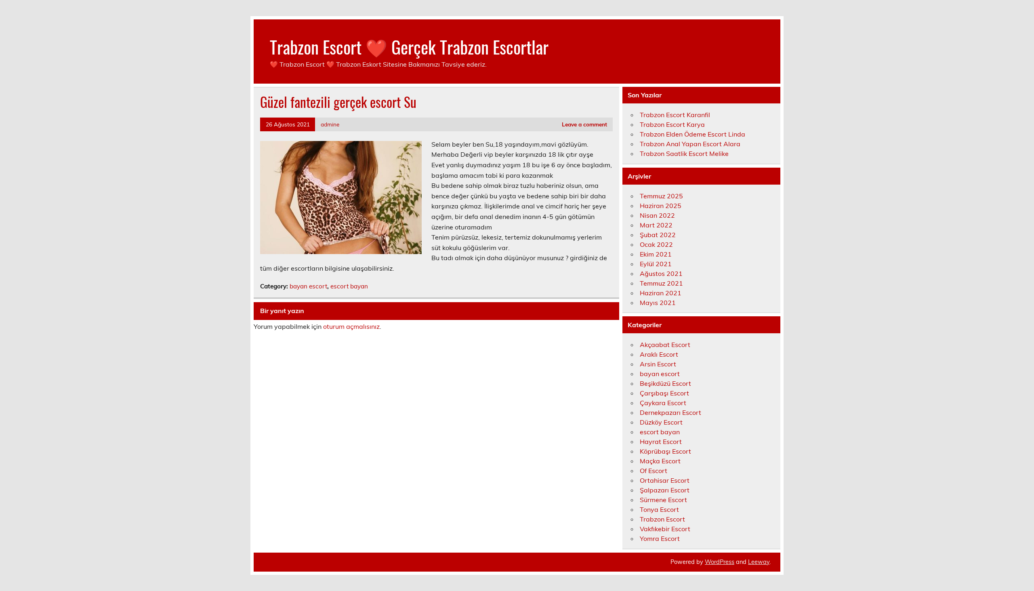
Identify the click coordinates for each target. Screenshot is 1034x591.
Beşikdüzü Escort (665, 383)
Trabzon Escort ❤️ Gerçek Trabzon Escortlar (409, 46)
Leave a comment (584, 124)
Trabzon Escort (662, 519)
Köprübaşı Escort (665, 451)
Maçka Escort (660, 461)
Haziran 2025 (660, 206)
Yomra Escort (660, 538)
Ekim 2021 (656, 254)
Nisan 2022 (657, 215)
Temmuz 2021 (661, 283)
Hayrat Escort (661, 441)
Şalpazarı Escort (664, 490)
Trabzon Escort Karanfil (675, 115)
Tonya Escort (659, 509)
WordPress (719, 562)
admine (330, 124)
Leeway (758, 562)
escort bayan (349, 286)
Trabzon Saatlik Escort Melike (684, 153)
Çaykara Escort (663, 403)
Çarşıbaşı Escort (664, 393)
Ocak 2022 (656, 244)
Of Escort (653, 471)
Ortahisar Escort (664, 480)
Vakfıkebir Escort (665, 529)
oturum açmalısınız (351, 326)
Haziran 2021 (660, 293)
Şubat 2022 (658, 235)
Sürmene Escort (663, 500)
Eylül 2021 (656, 264)
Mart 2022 (656, 225)
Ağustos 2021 (661, 273)
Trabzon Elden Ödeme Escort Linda (692, 134)
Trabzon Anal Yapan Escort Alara (690, 144)
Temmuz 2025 (661, 196)
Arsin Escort (658, 364)
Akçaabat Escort (665, 345)
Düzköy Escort (661, 422)
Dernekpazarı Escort (670, 412)
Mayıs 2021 (658, 303)
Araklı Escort (659, 354)
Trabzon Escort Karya (672, 124)
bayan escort (308, 286)
